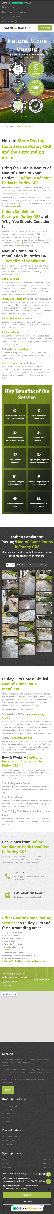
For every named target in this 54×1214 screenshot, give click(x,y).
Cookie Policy (11, 1144)
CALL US (8, 1090)
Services (9, 1121)
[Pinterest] (15, 22)
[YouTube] (12, 22)
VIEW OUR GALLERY (41, 979)
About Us (9, 1114)
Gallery (8, 1118)
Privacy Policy (11, 1141)
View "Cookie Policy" (18, 1189)
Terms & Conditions (13, 1137)
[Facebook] (3, 22)
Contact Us (10, 1110)
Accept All (27, 1195)
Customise (27, 1202)
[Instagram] (9, 22)
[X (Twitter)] (5, 22)
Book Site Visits (12, 1106)
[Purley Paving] (14, 27)
